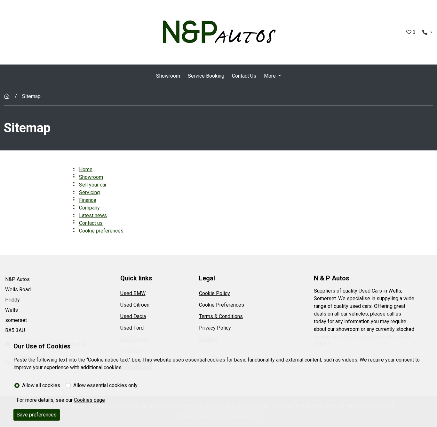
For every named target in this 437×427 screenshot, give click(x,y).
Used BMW (133, 293)
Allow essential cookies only (105, 385)
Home (85, 169)
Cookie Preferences (221, 305)
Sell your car (93, 185)
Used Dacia (133, 316)
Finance (87, 200)
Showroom (168, 76)
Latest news (93, 215)
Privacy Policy (215, 328)
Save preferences (37, 415)
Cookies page (89, 400)
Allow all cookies (41, 385)
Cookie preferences (101, 231)
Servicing (89, 192)
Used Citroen (134, 305)
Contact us (91, 223)
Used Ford (132, 328)
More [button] (270, 76)
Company (89, 208)
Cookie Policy (214, 293)
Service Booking (206, 76)
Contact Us (244, 76)
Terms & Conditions (221, 316)
